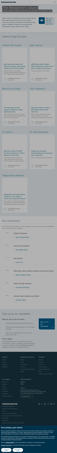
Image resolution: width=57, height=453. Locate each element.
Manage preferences (6, 445)
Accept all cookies (6, 450)
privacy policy (10, 442)
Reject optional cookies (18, 450)
